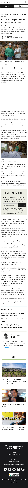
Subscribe (6, 6)
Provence (4, 16)
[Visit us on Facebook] (9, 469)
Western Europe (17, 14)
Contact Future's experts (14, 454)
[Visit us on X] (5, 469)
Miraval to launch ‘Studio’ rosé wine (13, 319)
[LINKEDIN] (14, 337)
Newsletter (24, 68)
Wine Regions (8, 14)
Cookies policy (14, 457)
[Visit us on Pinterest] (18, 469)
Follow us (17, 68)
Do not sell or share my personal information (14, 464)
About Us (14, 452)
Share (5, 68)
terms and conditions (14, 462)
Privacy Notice (19, 209)
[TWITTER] (11, 337)
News (21, 37)
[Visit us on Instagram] (22, 469)
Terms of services (17, 208)
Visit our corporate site (19, 480)
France (24, 14)
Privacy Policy (14, 459)
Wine (2, 14)
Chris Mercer (9, 36)
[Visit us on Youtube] (14, 469)
